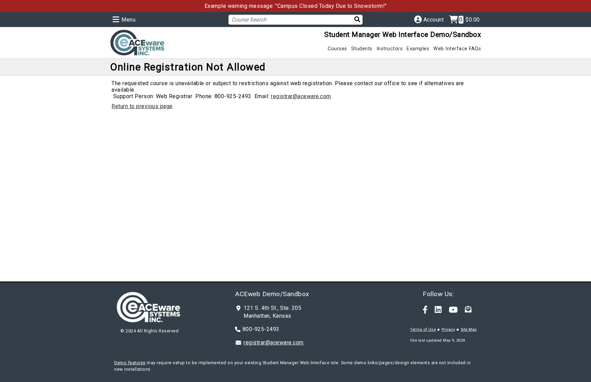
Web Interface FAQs (457, 49)
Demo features (130, 362)
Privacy (448, 329)
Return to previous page (142, 106)
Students (361, 49)
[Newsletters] (468, 309)
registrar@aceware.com (301, 96)
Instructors (390, 49)
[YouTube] (453, 309)
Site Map (469, 329)
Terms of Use (423, 329)
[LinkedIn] (438, 309)
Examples (418, 49)
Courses (337, 49)
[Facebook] (425, 309)
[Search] (353, 19)
